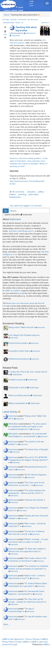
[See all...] (19, 411)
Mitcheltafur (13, 423)
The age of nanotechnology (21, 610)
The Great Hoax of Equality (36, 449)
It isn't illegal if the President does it (23, 335)
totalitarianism (15, 197)
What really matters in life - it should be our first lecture (27, 559)
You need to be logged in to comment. (26, 205)
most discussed (32, 19)
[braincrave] (13, 28)
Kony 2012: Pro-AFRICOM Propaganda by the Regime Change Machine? (27, 458)
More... (7, 624)
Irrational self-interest (34, 499)
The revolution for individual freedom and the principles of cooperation (28, 567)
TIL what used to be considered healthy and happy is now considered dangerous (27, 426)
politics (41, 191)
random (17, 22)
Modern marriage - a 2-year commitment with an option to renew (28, 540)
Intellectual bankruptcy (17, 358)
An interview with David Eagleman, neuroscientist (27, 435)
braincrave (16, 35)
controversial (22, 19)
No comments (18, 191)
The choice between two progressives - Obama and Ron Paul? (26, 491)
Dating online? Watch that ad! (20, 327)
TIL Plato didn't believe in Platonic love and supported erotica (27, 550)
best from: (45, 22)
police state (33, 194)
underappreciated (8, 22)
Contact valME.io (22, 641)
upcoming (13, 19)
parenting (22, 194)
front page (5, 19)
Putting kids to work (16, 387)
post (21, 293)
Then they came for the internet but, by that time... (26, 483)
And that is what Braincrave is (21, 231)
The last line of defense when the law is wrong (26, 532)
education (31, 191)
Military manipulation (17, 403)
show (5, 34)
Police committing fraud (18, 395)
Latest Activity (10, 411)
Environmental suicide (17, 343)
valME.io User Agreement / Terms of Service (20, 639)
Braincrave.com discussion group (21, 303)
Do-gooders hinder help (18, 351)
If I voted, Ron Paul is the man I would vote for (27, 371)
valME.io (46, 644)
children (12, 194)
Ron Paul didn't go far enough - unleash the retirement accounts (26, 600)
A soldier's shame (15, 379)
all (22, 22)
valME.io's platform (13, 290)
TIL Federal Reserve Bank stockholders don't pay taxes (27, 584)
